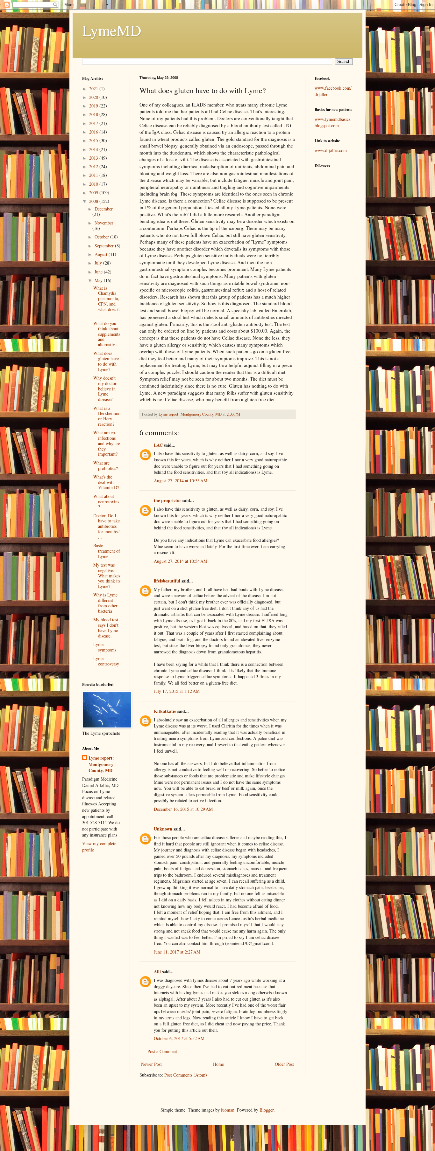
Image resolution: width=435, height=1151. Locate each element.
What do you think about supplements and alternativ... (106, 334)
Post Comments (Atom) (185, 1075)
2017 (94, 123)
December (104, 209)
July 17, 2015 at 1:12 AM (177, 691)
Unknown (163, 828)
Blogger (267, 1110)
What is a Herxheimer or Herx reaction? (106, 416)
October (102, 237)
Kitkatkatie (165, 711)
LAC (158, 445)
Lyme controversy (106, 661)
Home (218, 1064)
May (99, 280)
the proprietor (167, 500)
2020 (94, 97)
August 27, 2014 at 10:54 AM (180, 561)
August (102, 254)
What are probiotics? (105, 465)
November (104, 223)
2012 (94, 166)
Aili (157, 971)
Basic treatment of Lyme (106, 550)
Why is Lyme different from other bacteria (105, 603)
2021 (94, 89)
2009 (94, 193)
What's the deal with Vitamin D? (106, 482)
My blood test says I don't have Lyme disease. (105, 627)
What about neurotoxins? (106, 501)
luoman (227, 1110)
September (105, 246)
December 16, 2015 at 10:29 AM (183, 809)
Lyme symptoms (104, 647)
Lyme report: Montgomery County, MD (101, 764)
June (99, 272)
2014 (94, 149)
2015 (94, 140)
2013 (94, 158)
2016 (94, 132)
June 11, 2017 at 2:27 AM (177, 952)
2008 (94, 201)
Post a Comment (162, 1051)
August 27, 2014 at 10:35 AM (180, 481)
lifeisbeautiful (167, 580)
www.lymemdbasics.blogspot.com (333, 122)
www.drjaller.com (331, 150)
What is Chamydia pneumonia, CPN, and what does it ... (106, 301)
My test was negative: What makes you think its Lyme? (106, 575)
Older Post (284, 1064)
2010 (94, 184)
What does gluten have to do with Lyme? (106, 361)
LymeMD (111, 30)
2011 (94, 175)
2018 (94, 114)
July (99, 263)
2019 (94, 106)
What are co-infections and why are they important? (106, 443)
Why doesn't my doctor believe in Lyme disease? (105, 388)
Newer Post (151, 1064)
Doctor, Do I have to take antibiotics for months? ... (106, 526)
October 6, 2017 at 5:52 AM (179, 1038)
